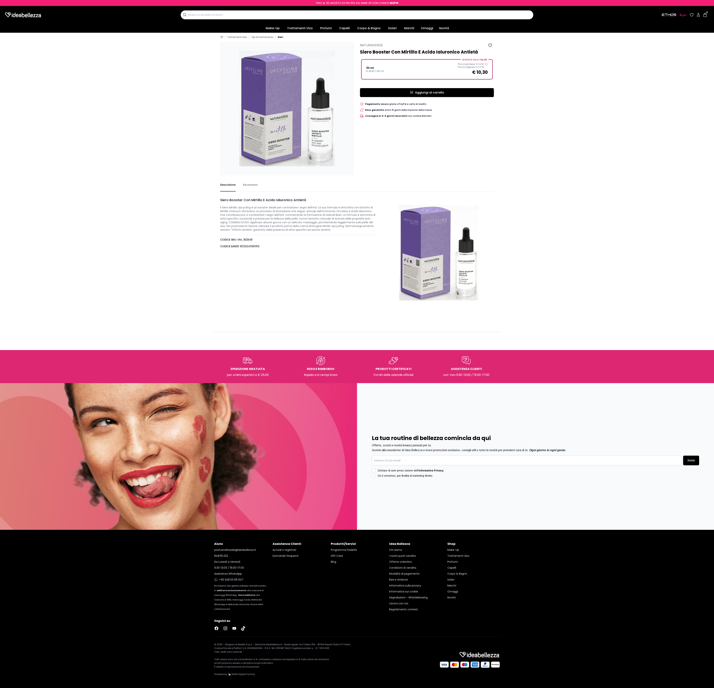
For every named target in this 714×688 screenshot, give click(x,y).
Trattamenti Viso (300, 28)
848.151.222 (221, 556)
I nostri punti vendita (402, 556)
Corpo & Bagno (369, 28)
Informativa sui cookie (403, 591)
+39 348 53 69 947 (231, 579)
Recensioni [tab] (250, 185)
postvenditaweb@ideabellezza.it (235, 550)
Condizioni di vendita (402, 568)
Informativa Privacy (430, 470)
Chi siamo (395, 550)
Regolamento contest (403, 609)
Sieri (280, 37)
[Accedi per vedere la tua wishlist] (691, 15)
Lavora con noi (398, 603)
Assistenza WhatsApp (228, 574)
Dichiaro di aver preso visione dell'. (411, 470)
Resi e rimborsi (398, 579)
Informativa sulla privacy (405, 585)
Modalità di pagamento (404, 574)
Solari (392, 28)
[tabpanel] (357, 249)
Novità (444, 28)
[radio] (426, 69)
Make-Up (273, 28)
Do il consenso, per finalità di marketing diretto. (405, 475)
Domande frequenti (285, 556)
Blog (333, 562)
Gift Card (337, 556)
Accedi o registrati (284, 550)
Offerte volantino (400, 562)
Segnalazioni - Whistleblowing (408, 597)
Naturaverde (371, 45)
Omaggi (427, 28)
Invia (691, 460)
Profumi (326, 28)
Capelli (344, 28)
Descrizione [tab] (228, 185)
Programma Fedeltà (344, 550)
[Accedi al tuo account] (698, 15)
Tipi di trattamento (262, 37)
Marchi (409, 28)
